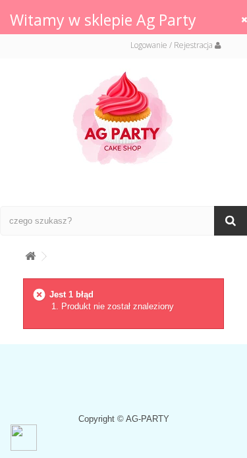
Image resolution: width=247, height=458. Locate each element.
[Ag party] (124, 117)
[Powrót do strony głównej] (30, 254)
